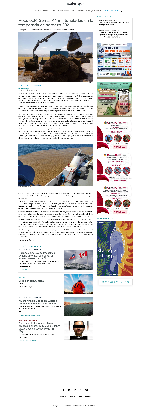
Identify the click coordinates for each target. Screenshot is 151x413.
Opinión (22, 277)
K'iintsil (73, 11)
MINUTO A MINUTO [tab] (104, 17)
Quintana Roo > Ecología (29, 85)
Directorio (72, 396)
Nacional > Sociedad (28, 320)
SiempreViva (80, 11)
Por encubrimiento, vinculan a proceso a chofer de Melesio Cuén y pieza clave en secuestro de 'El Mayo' (39, 327)
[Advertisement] (55, 359)
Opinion (66, 11)
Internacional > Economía (31, 250)
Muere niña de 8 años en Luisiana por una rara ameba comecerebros (38, 302)
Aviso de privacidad (85, 396)
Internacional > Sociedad (30, 298)
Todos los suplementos (115, 282)
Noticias (45, 11)
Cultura (53, 11)
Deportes (60, 11)
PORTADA (38, 11)
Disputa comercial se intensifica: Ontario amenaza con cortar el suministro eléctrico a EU (37, 256)
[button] (99, 248)
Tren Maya (89, 11)
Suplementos (98, 11)
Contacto (63, 396)
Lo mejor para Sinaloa (31, 281)
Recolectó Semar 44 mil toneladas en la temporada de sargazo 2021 (55, 23)
